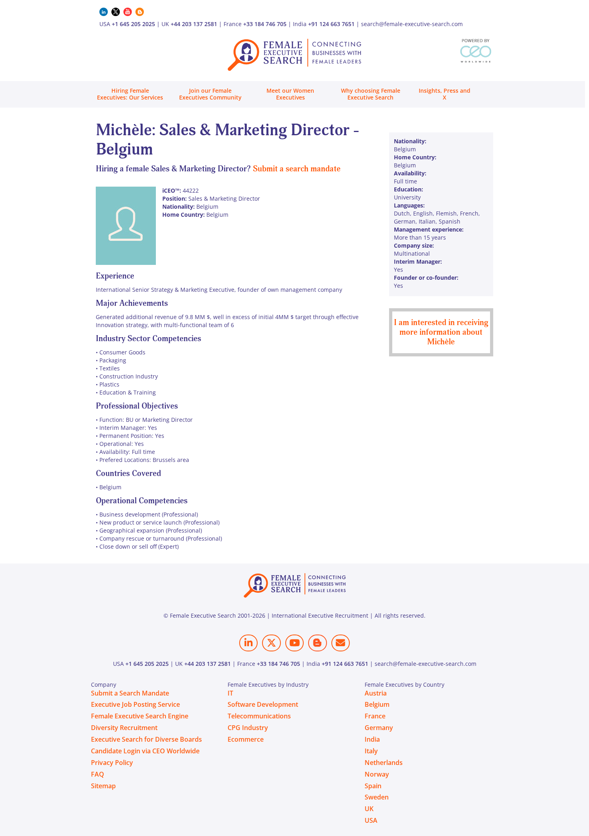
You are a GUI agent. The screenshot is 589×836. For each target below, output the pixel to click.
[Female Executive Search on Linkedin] (248, 643)
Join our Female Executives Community (210, 94)
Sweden (377, 797)
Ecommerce (246, 739)
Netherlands (384, 762)
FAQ (97, 774)
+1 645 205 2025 (133, 24)
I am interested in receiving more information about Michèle (441, 332)
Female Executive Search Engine (139, 716)
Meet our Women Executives (290, 94)
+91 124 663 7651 (331, 24)
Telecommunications (259, 716)
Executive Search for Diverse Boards (146, 739)
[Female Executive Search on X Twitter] (271, 643)
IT (230, 693)
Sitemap (103, 785)
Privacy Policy (112, 762)
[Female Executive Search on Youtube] (294, 643)
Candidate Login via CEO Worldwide (145, 751)
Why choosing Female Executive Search (370, 94)
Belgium (377, 704)
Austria (376, 693)
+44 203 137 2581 (194, 24)
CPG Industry (248, 727)
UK (369, 808)
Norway (377, 774)
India (372, 739)
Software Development (263, 704)
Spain (373, 785)
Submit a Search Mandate (130, 693)
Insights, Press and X (444, 94)
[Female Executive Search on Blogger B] (317, 643)
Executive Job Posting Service (135, 704)
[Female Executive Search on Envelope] (340, 643)
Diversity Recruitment (124, 727)
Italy (371, 751)
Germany (379, 727)
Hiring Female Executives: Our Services (130, 94)
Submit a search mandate (297, 169)
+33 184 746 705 (264, 24)
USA (371, 820)
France (375, 716)
